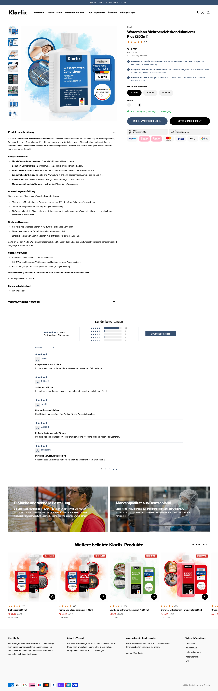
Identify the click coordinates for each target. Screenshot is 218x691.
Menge (130, 100)
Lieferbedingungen (193, 652)
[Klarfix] (18, 12)
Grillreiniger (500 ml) (17, 610)
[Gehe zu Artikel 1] (13, 31)
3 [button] (109, 469)
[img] (41, 354)
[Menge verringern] (129, 105)
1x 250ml (134, 93)
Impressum (190, 643)
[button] (95, 328)
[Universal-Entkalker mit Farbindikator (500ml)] (185, 577)
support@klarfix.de (134, 653)
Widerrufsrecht (191, 657)
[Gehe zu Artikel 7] (13, 103)
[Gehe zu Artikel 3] (13, 55)
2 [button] (105, 469)
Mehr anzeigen (199, 545)
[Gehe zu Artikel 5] (13, 79)
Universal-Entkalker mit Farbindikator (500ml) (181, 610)
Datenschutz (191, 648)
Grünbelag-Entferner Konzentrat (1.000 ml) (129, 610)
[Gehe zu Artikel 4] (13, 67)
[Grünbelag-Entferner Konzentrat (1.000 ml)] (134, 577)
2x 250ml (150, 93)
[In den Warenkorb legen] (52, 597)
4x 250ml (166, 93)
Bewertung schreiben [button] (160, 334)
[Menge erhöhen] (139, 105)
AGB (187, 661)
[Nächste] (13, 116)
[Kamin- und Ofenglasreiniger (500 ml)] (83, 577)
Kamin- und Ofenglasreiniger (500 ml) (76, 610)
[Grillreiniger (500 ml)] (32, 577)
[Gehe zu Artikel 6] (13, 91)
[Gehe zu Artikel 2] (13, 43)
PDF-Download (18, 291)
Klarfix (130, 27)
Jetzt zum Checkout (189, 121)
